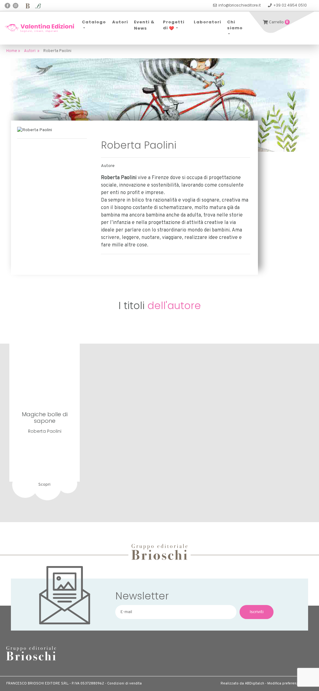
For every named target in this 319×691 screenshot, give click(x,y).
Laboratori (207, 22)
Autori (120, 22)
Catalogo (94, 22)
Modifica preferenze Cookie (290, 683)
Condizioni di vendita (124, 683)
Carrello (278, 22)
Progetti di (173, 25)
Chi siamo (235, 25)
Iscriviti (257, 612)
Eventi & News (144, 25)
